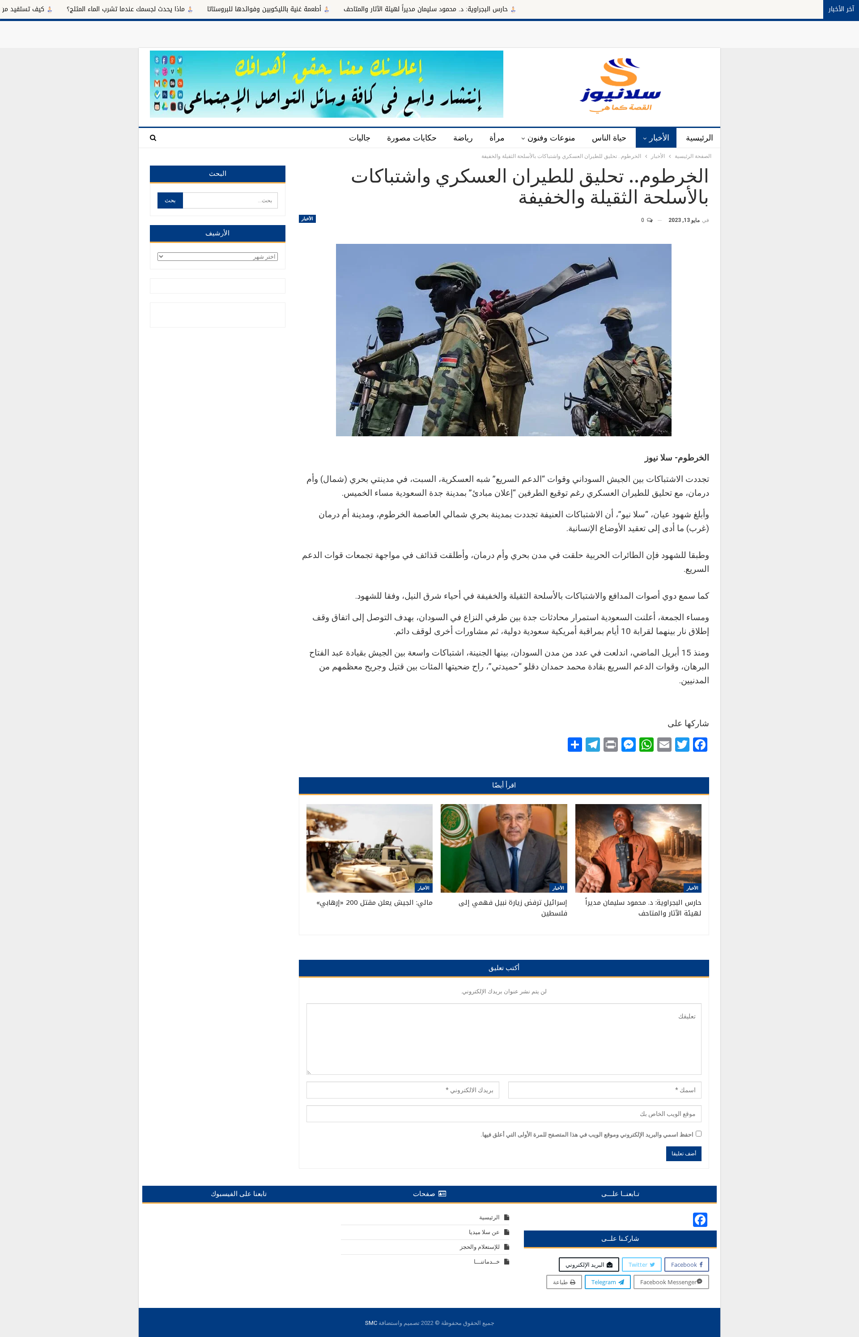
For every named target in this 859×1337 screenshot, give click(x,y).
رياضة (463, 137)
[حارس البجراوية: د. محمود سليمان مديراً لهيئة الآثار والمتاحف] (638, 848)
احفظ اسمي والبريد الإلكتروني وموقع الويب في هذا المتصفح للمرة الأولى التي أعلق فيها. (587, 1134)
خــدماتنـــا (487, 1261)
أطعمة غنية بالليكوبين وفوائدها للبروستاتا (329, 9)
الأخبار (659, 137)
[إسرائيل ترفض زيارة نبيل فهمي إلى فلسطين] (504, 848)
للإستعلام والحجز (480, 1246)
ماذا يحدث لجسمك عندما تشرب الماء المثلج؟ (190, 9)
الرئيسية (699, 137)
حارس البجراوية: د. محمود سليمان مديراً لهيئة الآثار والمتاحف (490, 9)
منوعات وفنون (551, 137)
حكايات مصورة (412, 137)
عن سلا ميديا (484, 1232)
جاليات (359, 137)
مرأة (497, 137)
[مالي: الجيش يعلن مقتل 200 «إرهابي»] (369, 848)
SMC (371, 1323)
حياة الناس (609, 137)
